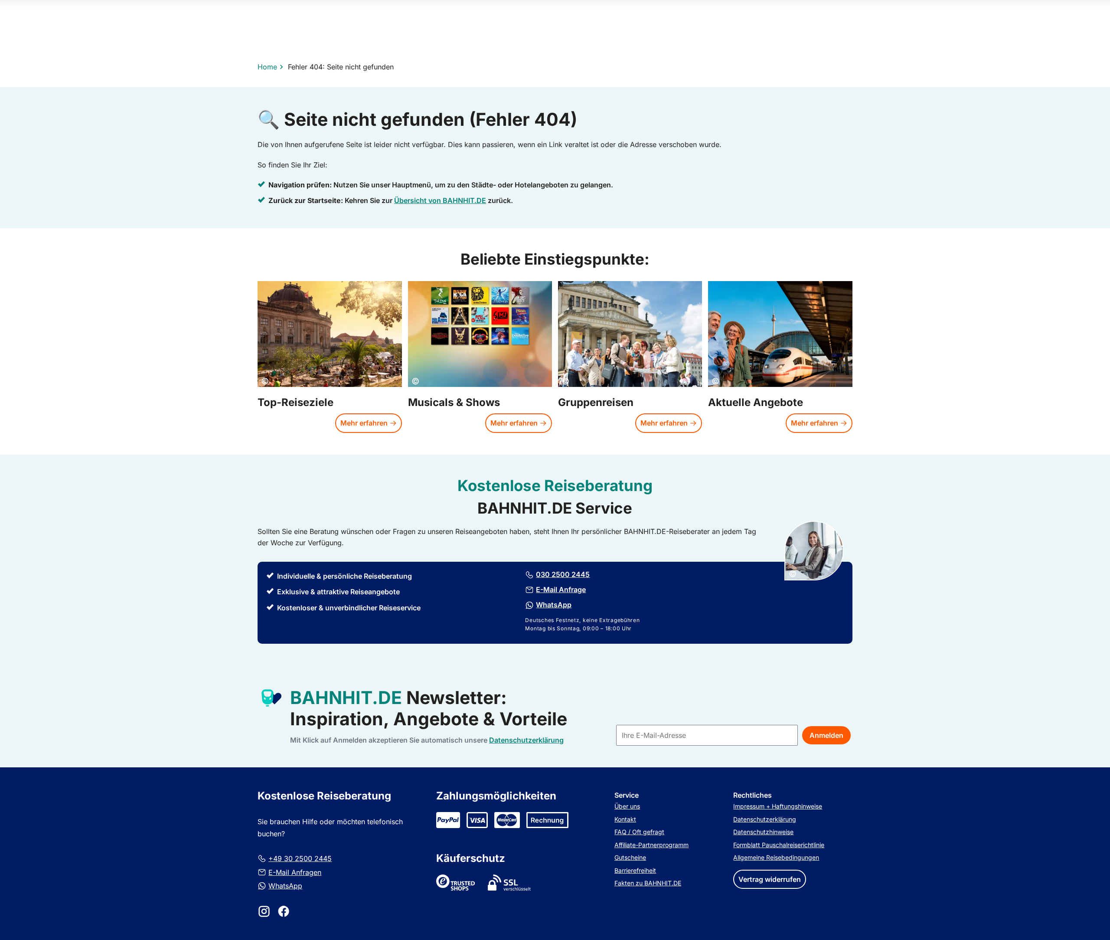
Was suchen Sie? (555, 77)
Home (267, 66)
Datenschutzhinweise (763, 831)
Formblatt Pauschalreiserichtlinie (778, 844)
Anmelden (826, 735)
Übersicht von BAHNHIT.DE (440, 201)
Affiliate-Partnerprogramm (651, 844)
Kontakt (625, 819)
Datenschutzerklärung (764, 819)
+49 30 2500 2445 (300, 858)
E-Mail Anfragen (294, 872)
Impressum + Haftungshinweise (777, 806)
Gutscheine (630, 857)
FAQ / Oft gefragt (639, 831)
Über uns (627, 806)
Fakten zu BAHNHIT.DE (647, 883)
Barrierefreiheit (635, 870)
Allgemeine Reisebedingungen (776, 857)
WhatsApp (285, 885)
